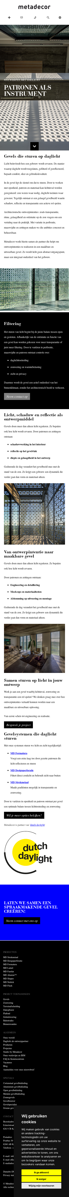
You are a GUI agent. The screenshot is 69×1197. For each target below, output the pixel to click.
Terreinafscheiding (11, 1006)
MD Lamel (8, 967)
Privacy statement (11, 1175)
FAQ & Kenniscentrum (13, 1058)
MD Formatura (10, 964)
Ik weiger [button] (41, 1179)
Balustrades (8, 1020)
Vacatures (7, 1062)
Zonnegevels (9, 1097)
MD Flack (7, 985)
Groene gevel (9, 1107)
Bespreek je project (18, 725)
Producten (7, 1044)
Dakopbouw (8, 1009)
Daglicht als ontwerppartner (15, 1041)
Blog (5, 1066)
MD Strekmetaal (10, 957)
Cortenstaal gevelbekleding (15, 1083)
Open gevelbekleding (12, 1090)
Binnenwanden (10, 1024)
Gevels (6, 999)
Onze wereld (9, 1037)
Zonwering (8, 1002)
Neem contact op (17, 396)
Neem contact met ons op (22, 920)
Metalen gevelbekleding (14, 1093)
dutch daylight (37, 824)
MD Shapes (8, 978)
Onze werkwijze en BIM (14, 1055)
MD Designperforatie (12, 960)
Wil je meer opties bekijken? (24, 815)
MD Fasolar (8, 971)
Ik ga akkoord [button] (41, 1172)
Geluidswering (9, 1016)
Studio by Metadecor (12, 1051)
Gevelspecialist (10, 1104)
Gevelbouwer (9, 1100)
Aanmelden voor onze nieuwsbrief (18, 1069)
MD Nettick (8, 982)
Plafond (6, 1013)
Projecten (7, 1048)
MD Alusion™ (10, 974)
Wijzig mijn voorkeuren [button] (41, 1185)
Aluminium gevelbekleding (15, 1086)
